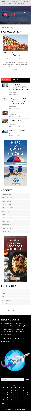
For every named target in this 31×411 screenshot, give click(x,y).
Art (4, 291)
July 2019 (5, 215)
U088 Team (11, 59)
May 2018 (6, 232)
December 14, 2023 (15, 109)
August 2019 (6, 212)
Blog (4, 294)
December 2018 (7, 222)
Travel (5, 304)
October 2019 (7, 205)
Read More (14, 71)
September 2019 (8, 209)
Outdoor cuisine (16, 113)
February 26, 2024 (14, 95)
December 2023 (7, 199)
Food (4, 298)
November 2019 (7, 202)
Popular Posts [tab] (15, 81)
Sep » (3, 404)
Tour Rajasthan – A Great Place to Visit (17, 122)
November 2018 (7, 226)
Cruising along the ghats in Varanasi (15, 55)
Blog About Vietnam (17, 131)
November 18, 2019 (15, 136)
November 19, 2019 (15, 127)
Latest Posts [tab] (5, 80)
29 (7, 400)
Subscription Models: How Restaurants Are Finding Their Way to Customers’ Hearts (17, 102)
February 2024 (7, 195)
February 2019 (7, 219)
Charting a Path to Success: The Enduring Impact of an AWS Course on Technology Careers (16, 3)
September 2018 (8, 229)
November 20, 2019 (15, 117)
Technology (6, 301)
